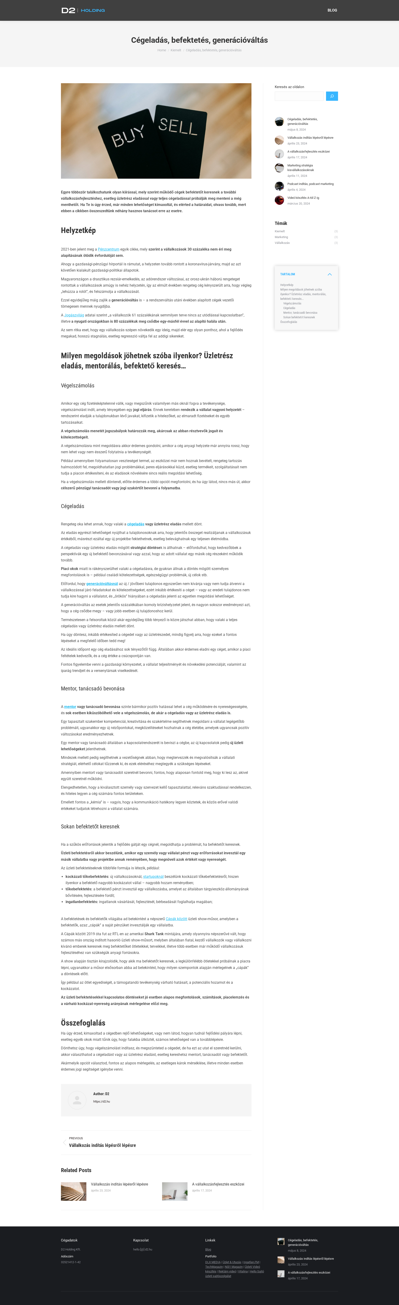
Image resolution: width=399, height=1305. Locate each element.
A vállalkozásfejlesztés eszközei (218, 1184)
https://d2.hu (101, 1101)
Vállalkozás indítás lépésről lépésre (119, 1184)
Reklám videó (227, 1271)
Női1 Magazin (234, 1266)
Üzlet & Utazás (232, 1262)
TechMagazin (214, 1266)
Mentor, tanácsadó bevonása (300, 312)
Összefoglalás (288, 322)
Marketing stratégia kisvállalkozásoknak (300, 168)
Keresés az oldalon (289, 87)
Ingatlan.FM (251, 1262)
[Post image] (73, 1191)
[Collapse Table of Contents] (329, 274)
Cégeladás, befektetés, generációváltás (302, 121)
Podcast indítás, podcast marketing (310, 184)
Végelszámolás (292, 303)
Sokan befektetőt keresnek (299, 317)
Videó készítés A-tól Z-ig (303, 197)
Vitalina (243, 1271)
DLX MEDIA (213, 1262)
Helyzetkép (286, 285)
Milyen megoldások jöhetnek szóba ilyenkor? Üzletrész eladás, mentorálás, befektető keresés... (303, 294)
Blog (208, 1249)
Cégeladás (289, 308)
